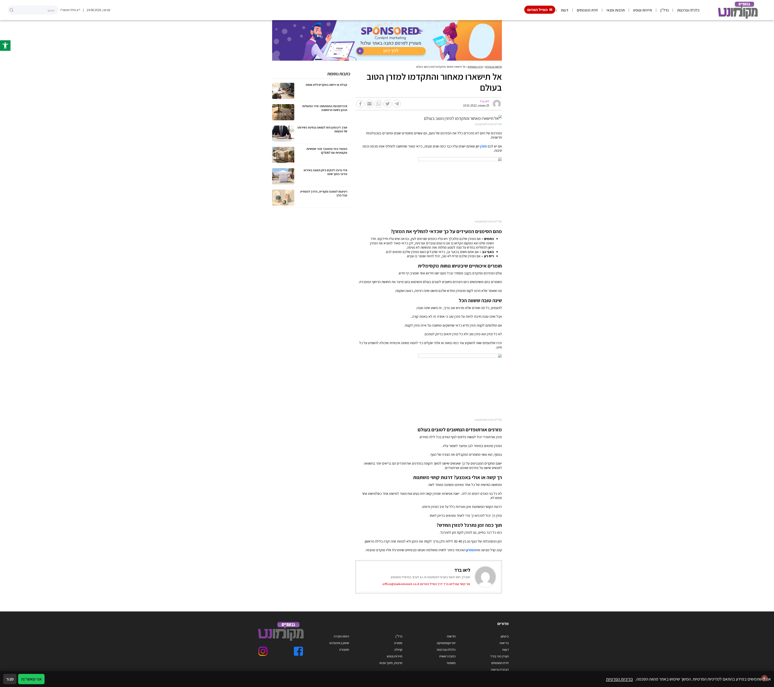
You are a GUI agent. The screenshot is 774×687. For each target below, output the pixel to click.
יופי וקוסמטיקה (446, 643)
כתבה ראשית (447, 656)
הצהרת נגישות (500, 669)
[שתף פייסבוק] (360, 104)
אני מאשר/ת (31, 679)
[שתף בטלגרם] (397, 104)
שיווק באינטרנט (339, 643)
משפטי (451, 663)
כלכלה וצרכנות (688, 10)
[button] (5, 45)
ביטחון (505, 636)
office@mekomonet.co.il (400, 584)
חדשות (451, 636)
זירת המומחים (587, 10)
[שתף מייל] (369, 104)
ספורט (398, 643)
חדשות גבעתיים (493, 66)
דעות (564, 10)
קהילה (398, 649)
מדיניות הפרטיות (619, 679)
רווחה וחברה (341, 636)
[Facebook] (298, 651)
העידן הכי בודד (499, 656)
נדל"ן (664, 10)
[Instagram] (262, 651)
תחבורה (344, 649)
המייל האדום (537, 9)
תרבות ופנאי (615, 10)
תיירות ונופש (642, 10)
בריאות (504, 643)
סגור (10, 679)
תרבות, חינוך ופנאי (390, 663)
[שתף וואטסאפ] (379, 104)
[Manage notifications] (764, 678)
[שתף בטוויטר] (388, 104)
